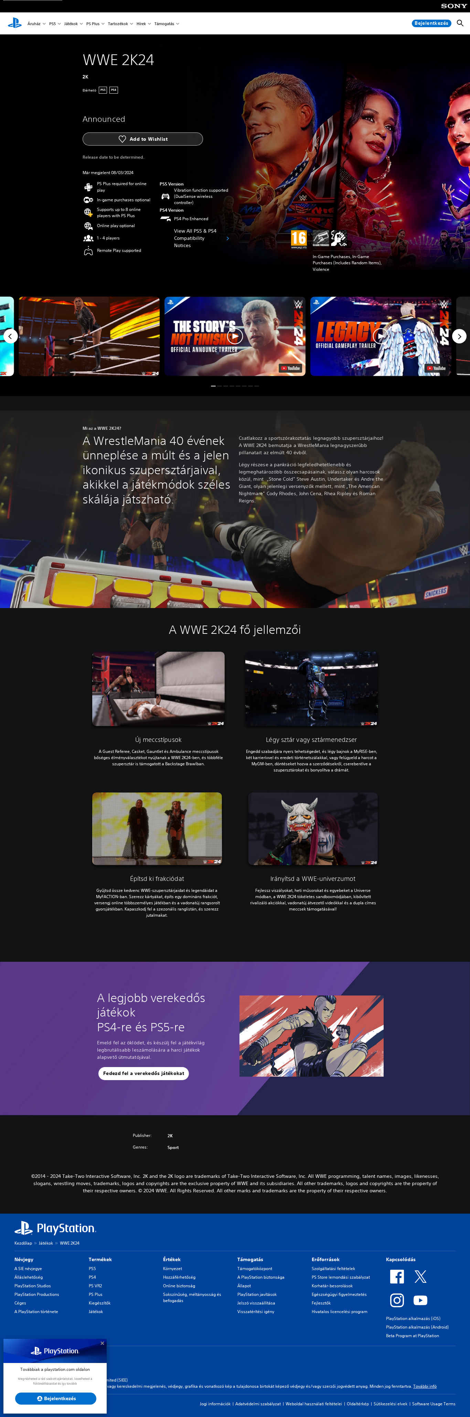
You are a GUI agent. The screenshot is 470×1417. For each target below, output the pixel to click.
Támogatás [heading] (250, 1259)
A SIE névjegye (28, 1268)
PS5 (52, 23)
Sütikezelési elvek (390, 1404)
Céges (20, 1303)
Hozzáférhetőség (179, 1277)
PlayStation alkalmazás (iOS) (413, 1318)
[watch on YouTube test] (290, 368)
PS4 (92, 1277)
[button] (235, 336)
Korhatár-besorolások (332, 1286)
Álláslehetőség (28, 1277)
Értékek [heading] (172, 1259)
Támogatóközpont (254, 1268)
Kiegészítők (99, 1303)
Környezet (172, 1268)
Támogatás (164, 23)
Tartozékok (118, 23)
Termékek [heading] (100, 1259)
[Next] (459, 336)
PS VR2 (95, 1286)
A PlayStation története (36, 1311)
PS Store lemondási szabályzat (341, 1277)
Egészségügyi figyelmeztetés (339, 1294)
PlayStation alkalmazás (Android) (417, 1327)
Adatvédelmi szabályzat (258, 1404)
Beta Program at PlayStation (412, 1336)
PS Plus (92, 23)
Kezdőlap (23, 1243)
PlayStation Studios (32, 1286)
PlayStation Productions (36, 1294)
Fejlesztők (321, 1303)
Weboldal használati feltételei (314, 1404)
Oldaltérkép (358, 1404)
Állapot (244, 1286)
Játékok (71, 23)
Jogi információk (215, 1404)
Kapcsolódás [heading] (401, 1259)
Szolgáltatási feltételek (333, 1268)
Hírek (141, 23)
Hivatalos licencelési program (339, 1311)
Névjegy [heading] (23, 1259)
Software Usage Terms (434, 1404)
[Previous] (10, 336)
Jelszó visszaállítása (256, 1303)
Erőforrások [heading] (326, 1259)
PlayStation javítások (257, 1294)
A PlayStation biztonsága (261, 1277)
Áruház (34, 23)
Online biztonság (179, 1286)
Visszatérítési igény (255, 1311)
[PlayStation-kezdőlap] (14, 23)
